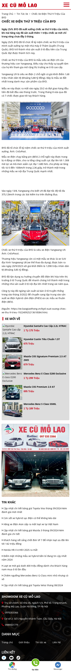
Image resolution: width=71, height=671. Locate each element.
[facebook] (5, 657)
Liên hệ (57, 642)
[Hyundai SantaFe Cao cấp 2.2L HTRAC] (12, 329)
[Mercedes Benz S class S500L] (12, 409)
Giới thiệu (24, 642)
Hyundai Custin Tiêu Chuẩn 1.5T (42, 339)
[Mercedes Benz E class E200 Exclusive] (12, 377)
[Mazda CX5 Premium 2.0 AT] (12, 392)
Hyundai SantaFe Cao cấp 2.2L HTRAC (45, 325)
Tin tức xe (41, 642)
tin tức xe (22, 13)
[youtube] (11, 657)
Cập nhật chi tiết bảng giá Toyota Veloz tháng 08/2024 (33, 585)
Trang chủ (7, 642)
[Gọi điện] (35, 664)
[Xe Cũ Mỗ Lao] (20, 4)
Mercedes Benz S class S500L (40, 404)
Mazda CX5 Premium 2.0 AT (39, 386)
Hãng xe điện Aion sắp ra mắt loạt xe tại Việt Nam (30, 524)
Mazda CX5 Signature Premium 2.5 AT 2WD (45, 358)
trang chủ (7, 13)
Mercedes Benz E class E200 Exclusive (45, 373)
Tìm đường (12, 669)
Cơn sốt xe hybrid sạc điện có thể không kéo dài (29, 518)
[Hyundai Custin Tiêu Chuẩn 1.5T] (12, 344)
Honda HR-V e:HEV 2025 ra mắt (20, 549)
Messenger (58, 669)
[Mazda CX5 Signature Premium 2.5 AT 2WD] (12, 362)
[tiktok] (17, 657)
